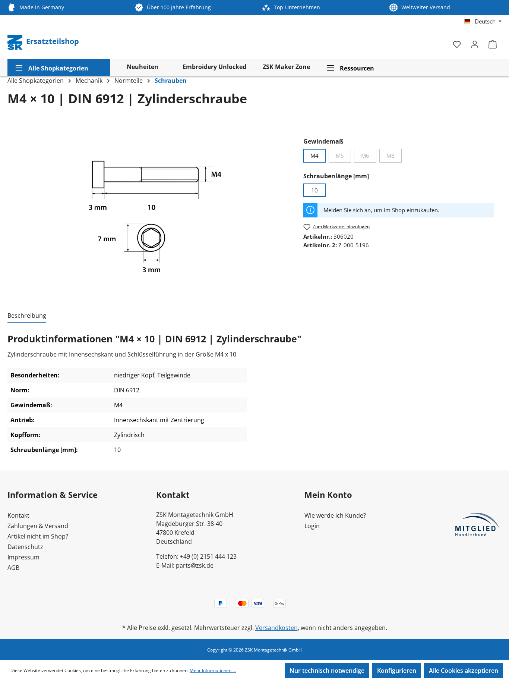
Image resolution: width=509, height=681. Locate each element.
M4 (314, 155)
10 (314, 190)
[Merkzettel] (457, 44)
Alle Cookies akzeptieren (463, 670)
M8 (394, 157)
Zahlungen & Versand (37, 526)
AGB (13, 568)
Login (312, 526)
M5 (343, 157)
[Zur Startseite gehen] (15, 42)
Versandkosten (276, 628)
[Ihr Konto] (475, 44)
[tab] (26, 316)
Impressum (23, 557)
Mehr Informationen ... (213, 670)
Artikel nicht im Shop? (37, 536)
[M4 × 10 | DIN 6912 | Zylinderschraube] (151, 208)
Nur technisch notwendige (327, 670)
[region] (151, 208)
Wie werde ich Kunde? (335, 515)
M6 (368, 157)
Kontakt (18, 515)
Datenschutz (25, 547)
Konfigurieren (396, 670)
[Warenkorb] (493, 44)
